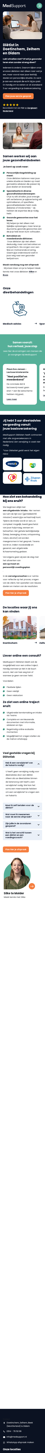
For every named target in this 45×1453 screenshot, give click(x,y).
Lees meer (12, 399)
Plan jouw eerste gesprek (18, 96)
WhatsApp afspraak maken (20, 1442)
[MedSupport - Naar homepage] (14, 6)
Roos (5, 275)
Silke (31, 271)
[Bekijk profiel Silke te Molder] (32, 886)
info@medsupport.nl (17, 1436)
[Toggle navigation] (39, 6)
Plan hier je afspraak (15, 593)
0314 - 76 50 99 (14, 1431)
